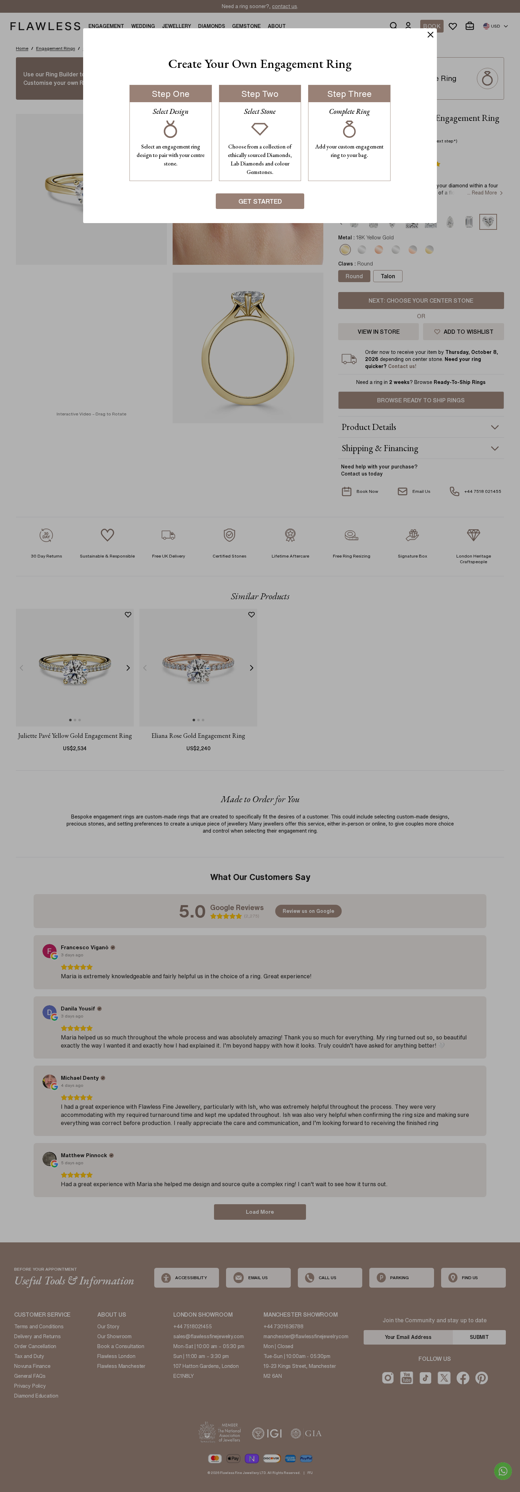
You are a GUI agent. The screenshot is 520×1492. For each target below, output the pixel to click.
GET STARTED (260, 201)
